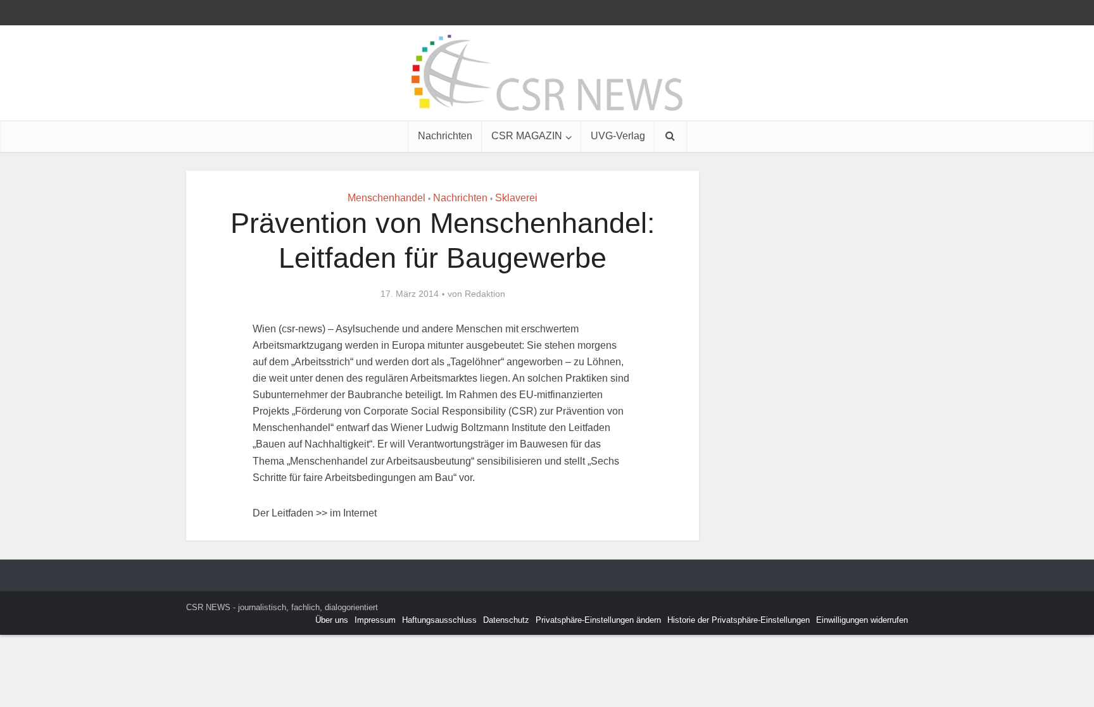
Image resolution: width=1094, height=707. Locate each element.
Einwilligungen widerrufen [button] (862, 620)
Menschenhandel (386, 197)
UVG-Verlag (618, 135)
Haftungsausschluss (439, 620)
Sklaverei (516, 197)
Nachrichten (445, 135)
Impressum (375, 620)
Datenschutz (506, 620)
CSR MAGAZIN (526, 135)
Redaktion (485, 294)
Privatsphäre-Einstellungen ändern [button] (598, 620)
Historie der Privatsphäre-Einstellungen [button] (738, 620)
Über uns (331, 620)
